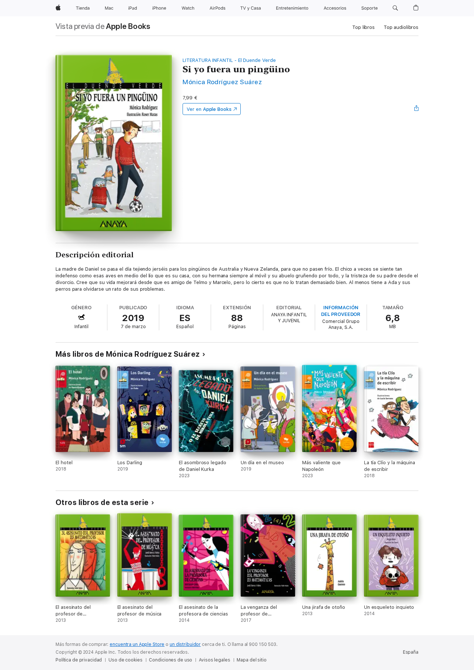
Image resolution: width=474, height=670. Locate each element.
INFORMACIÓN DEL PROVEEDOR (340, 311)
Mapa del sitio (251, 660)
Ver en (209, 109)
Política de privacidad (79, 660)
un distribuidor (185, 644)
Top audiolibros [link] (401, 27)
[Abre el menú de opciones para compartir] (416, 109)
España (410, 652)
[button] (395, 8)
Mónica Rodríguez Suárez (222, 82)
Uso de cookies (125, 660)
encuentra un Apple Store (137, 644)
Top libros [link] (363, 27)
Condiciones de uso (170, 660)
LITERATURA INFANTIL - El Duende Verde (229, 60)
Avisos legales (214, 660)
